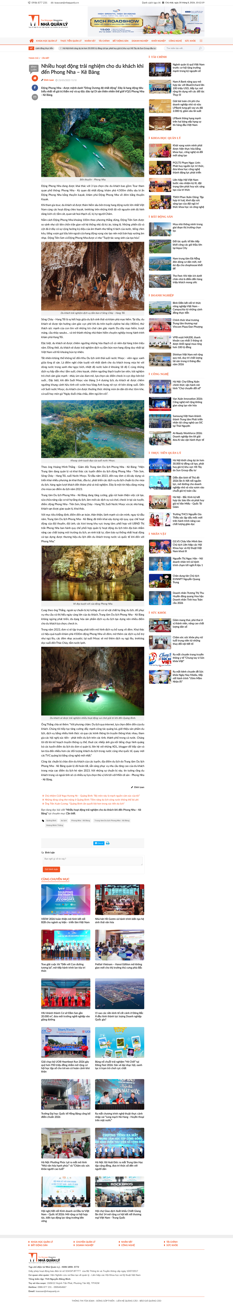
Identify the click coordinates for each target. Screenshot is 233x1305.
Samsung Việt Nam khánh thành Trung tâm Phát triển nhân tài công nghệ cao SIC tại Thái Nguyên (188, 421)
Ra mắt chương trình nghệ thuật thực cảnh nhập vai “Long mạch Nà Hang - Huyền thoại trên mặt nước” (119, 1117)
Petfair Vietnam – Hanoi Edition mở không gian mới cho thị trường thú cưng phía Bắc (118, 966)
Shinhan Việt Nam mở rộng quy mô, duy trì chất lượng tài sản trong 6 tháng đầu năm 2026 (188, 359)
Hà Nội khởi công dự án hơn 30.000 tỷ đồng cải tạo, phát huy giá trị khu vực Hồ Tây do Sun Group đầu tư (60, 48)
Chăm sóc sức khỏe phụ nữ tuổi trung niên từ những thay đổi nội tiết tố (188, 640)
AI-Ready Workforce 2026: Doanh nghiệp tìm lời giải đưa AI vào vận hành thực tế (188, 436)
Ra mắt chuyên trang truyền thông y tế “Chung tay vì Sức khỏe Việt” (188, 657)
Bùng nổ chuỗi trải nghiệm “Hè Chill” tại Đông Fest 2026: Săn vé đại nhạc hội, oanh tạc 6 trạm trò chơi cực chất (118, 1065)
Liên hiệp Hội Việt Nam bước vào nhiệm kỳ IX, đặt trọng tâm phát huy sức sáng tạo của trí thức (188, 185)
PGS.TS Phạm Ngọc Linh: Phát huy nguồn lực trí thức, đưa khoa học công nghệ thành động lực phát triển (188, 167)
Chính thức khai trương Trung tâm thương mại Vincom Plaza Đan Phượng (188, 323)
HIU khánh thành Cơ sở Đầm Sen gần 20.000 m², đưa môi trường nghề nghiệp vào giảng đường (65, 1016)
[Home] (35, 78)
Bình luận (34, 68)
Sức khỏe (158, 612)
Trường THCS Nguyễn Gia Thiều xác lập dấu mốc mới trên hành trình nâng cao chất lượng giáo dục (187, 519)
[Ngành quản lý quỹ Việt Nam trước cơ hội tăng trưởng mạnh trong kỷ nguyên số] (160, 69)
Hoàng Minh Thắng (54, 825)
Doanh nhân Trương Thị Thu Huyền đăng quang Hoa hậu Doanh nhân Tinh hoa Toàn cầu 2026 (188, 598)
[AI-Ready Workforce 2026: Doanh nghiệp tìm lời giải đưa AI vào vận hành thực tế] (160, 438)
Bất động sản (162, 216)
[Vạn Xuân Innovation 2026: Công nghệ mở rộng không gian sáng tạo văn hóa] (160, 404)
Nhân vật (158, 533)
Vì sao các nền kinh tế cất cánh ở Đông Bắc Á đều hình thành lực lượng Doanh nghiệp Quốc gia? (119, 1016)
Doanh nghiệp (162, 295)
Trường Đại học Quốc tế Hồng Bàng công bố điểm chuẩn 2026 (65, 1115)
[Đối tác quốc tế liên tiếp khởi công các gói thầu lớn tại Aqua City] (160, 246)
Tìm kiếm (200, 48)
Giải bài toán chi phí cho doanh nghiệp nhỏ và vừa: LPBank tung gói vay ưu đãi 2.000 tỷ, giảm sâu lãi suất (188, 106)
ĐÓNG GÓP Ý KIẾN (105, 1301)
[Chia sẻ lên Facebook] (35, 88)
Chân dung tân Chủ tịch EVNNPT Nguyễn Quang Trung (186, 579)
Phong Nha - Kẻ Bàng (80, 821)
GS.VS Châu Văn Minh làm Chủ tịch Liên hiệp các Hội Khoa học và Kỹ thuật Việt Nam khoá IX (187, 546)
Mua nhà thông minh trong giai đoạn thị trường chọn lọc (188, 227)
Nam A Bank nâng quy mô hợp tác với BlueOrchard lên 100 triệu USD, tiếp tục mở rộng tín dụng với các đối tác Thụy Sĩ (188, 88)
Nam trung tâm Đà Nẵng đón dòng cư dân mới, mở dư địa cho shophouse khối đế (188, 263)
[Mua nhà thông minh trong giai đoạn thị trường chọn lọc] (160, 229)
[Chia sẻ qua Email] (35, 97)
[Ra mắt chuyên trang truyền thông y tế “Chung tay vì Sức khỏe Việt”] (160, 659)
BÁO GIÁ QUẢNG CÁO (150, 1301)
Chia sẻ (100, 843)
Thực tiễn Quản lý (166, 453)
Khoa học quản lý (166, 138)
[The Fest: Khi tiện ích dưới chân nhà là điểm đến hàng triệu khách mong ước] (160, 281)
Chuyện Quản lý (85, 1242)
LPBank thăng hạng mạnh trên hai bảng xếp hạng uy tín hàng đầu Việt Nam (187, 121)
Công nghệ (160, 374)
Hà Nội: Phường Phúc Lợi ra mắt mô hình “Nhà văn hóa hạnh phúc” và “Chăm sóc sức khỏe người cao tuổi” (65, 1165)
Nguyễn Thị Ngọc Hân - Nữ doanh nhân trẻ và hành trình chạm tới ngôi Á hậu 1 (188, 562)
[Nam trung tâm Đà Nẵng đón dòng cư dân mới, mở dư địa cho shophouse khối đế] (160, 263)
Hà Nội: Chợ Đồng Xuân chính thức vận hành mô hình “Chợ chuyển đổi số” (149, 48)
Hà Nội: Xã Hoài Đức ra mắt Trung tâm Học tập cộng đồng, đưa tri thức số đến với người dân (119, 1165)
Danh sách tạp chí (151, 3)
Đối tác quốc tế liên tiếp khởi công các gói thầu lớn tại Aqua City (187, 244)
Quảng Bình (51, 821)
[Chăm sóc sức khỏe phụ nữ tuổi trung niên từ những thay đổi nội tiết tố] (160, 642)
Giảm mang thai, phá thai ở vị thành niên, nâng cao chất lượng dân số (188, 623)
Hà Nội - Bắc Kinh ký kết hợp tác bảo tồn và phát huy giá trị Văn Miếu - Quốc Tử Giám (188, 502)
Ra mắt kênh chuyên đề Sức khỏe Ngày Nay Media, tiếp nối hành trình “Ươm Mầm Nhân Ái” (188, 676)
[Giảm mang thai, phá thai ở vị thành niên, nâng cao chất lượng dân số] (160, 625)
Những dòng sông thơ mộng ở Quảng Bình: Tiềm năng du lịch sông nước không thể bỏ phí (92, 800)
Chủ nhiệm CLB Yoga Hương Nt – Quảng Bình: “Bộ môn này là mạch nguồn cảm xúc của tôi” (92, 796)
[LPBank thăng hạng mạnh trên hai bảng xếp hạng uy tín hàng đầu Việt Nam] (160, 123)
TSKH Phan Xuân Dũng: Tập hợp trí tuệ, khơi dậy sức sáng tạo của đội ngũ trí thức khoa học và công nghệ (188, 202)
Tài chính (159, 57)
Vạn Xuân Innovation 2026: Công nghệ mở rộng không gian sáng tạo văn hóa (188, 402)
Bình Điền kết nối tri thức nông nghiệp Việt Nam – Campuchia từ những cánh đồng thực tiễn (187, 308)
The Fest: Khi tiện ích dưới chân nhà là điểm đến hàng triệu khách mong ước (187, 279)
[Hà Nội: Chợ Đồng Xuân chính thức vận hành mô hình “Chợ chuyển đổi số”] (160, 387)
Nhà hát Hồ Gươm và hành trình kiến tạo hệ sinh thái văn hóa (119, 921)
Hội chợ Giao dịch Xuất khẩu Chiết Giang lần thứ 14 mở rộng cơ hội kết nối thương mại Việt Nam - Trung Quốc (118, 1214)
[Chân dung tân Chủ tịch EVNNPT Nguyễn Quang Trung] (160, 581)
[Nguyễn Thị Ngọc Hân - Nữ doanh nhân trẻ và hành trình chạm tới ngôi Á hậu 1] (160, 563)
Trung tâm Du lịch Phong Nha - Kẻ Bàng (111, 821)
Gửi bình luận (51, 869)
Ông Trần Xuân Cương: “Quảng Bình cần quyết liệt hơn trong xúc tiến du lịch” (84, 804)
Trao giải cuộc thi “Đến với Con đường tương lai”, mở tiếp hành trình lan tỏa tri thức (63, 967)
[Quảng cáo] (140, 21)
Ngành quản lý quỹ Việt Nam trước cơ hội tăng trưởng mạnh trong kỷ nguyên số (188, 67)
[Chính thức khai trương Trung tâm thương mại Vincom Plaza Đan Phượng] (160, 325)
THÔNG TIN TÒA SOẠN (83, 1301)
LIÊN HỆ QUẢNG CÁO (127, 1301)
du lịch (64, 821)
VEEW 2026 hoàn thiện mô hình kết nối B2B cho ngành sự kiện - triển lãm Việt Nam (65, 921)
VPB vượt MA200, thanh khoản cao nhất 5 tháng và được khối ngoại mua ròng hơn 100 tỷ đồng (187, 342)
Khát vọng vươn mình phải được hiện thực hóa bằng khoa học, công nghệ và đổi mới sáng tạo (188, 150)
